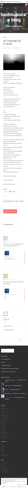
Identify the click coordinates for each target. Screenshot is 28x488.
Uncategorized (4, 455)
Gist (2, 448)
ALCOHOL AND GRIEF (10, 211)
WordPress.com (4, 471)
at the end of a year (9, 201)
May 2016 (3, 410)
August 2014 (4, 421)
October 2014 (4, 419)
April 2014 (3, 428)
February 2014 (4, 432)
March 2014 (3, 430)
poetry (21, 201)
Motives (3, 362)
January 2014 (4, 434)
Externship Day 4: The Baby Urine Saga (9, 368)
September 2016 (4, 408)
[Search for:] (7, 350)
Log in (2, 465)
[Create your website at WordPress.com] (14, 1)
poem (4, 37)
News (2, 451)
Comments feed (4, 469)
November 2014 (4, 417)
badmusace (18, 48)
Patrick (6, 389)
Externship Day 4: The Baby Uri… (19, 393)
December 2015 (4, 413)
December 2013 (4, 436)
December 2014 (4, 415)
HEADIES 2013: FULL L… (10, 380)
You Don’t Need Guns (6, 359)
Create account (4, 463)
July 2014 (3, 423)
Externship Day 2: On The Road (8, 371)
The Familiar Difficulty (6, 365)
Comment (20, 339)
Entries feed (3, 467)
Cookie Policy (4, 482)
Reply (4, 248)
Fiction (2, 446)
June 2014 (3, 426)
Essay (2, 444)
